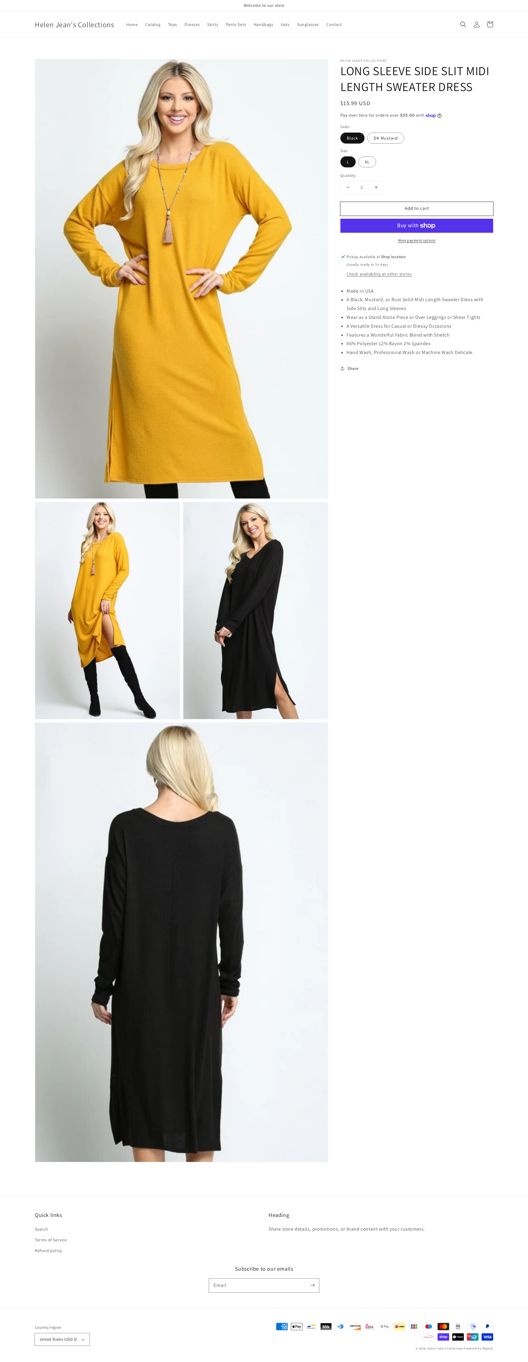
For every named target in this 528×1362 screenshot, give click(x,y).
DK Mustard (386, 138)
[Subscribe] (312, 1285)
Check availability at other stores (379, 273)
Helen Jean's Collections (445, 1348)
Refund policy (48, 1250)
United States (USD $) (58, 1339)
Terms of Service (51, 1240)
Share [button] (353, 368)
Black (352, 138)
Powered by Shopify (478, 1348)
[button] (463, 24)
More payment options (417, 240)
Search (41, 1229)
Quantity (348, 175)
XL (367, 162)
